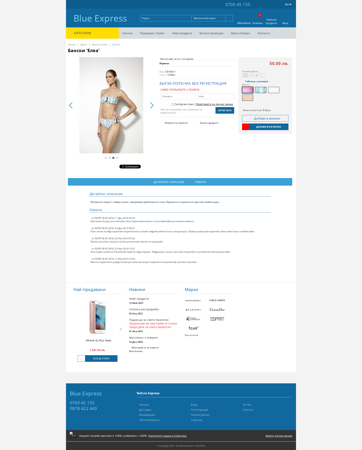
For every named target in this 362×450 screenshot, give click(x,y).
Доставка (145, 409)
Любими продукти (271, 21)
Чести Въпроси (149, 420)
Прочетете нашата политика (167, 436)
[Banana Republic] (197, 300)
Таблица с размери (256, 81)
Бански (116, 44)
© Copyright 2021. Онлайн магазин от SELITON (181, 445)
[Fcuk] (197, 328)
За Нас (247, 404)
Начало (127, 33)
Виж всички (136, 351)
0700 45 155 (237, 4)
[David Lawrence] (197, 319)
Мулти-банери (240, 33)
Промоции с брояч (152, 33)
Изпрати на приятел (176, 122)
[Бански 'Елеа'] (111, 105)
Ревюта (200, 182)
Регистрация (199, 409)
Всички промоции (211, 33)
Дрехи (84, 44)
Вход (285, 23)
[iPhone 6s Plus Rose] (97, 317)
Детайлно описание (169, 182)
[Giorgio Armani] (221, 300)
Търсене (196, 420)
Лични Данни (200, 415)
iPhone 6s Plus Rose (98, 340)
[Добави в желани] (81, 358)
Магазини (244, 23)
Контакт (248, 409)
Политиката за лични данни (214, 104)
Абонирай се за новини (145, 347)
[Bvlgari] (197, 310)
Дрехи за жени (99, 44)
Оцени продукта (209, 122)
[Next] (150, 105)
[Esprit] (221, 319)
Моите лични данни (278, 436)
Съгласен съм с (203, 104)
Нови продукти (182, 33)
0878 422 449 (83, 408)
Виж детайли (101, 358)
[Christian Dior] (221, 310)
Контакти (264, 33)
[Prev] (72, 105)
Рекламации (147, 415)
